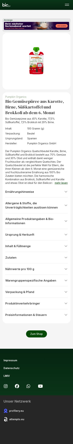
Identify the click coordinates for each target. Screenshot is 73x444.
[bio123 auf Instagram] (6, 386)
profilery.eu (16, 410)
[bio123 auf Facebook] (17, 386)
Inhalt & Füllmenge (18, 246)
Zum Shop (36, 333)
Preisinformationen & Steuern (26, 315)
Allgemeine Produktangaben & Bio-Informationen (29, 221)
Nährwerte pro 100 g (19, 269)
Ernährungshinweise (19, 192)
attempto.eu (16, 419)
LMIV (7, 375)
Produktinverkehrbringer (22, 303)
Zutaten (10, 257)
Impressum (10, 360)
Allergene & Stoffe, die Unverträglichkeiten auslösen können (31, 205)
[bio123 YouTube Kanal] (40, 386)
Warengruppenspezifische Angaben (30, 280)
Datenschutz (11, 368)
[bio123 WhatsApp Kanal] (28, 386)
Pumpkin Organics (15, 96)
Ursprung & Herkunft (19, 234)
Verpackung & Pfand (19, 292)
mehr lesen (61, 182)
